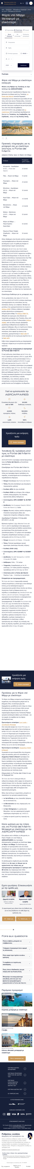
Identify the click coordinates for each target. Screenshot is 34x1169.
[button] (17, 442)
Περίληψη (5, 74)
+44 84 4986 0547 (17, 1125)
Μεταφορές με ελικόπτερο (19, 9)
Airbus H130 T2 (22, 313)
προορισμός (9, 9)
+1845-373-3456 (27, 1125)
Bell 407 (6, 338)
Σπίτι (3, 9)
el (21, 3)
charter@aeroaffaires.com (19, 1126)
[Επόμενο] (6, 138)
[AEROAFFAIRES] (2, 3)
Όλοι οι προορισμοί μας (17, 1058)
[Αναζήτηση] (26, 3)
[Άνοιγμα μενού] (31, 3)
